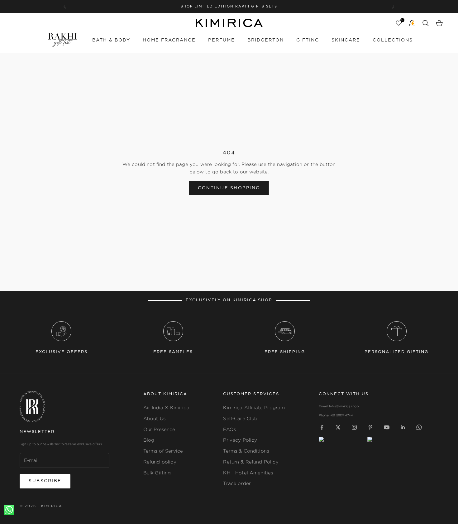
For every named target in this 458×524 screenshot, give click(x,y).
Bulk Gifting (157, 472)
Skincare (346, 40)
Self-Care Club (240, 418)
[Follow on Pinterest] (370, 427)
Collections (393, 40)
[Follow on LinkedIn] (403, 427)
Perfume (221, 40)
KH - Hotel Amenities (248, 472)
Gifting (307, 40)
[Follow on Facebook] (322, 427)
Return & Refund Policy (250, 461)
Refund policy (159, 461)
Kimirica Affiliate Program (254, 407)
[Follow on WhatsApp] (419, 427)
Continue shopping (229, 188)
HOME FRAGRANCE (169, 40)
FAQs (229, 429)
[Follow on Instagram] (354, 427)
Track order (237, 483)
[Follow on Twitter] (338, 427)
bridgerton (265, 40)
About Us (154, 418)
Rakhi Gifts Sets (256, 6)
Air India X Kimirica (166, 407)
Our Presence (159, 429)
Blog (149, 440)
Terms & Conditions (246, 451)
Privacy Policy (240, 440)
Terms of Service (163, 451)
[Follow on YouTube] (387, 427)
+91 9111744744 (341, 415)
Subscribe (45, 481)
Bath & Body (111, 40)
